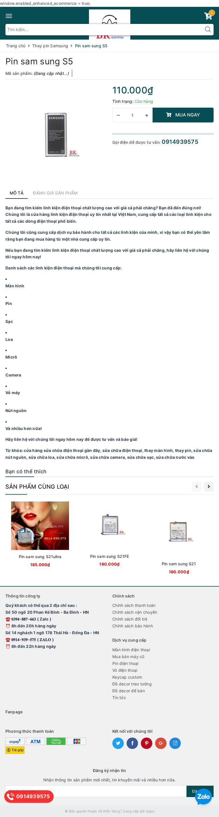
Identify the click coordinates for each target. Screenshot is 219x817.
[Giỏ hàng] (208, 17)
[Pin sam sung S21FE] (109, 535)
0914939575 (180, 141)
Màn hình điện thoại (131, 649)
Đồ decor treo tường (132, 683)
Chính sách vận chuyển (134, 612)
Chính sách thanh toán (133, 605)
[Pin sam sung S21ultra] (40, 535)
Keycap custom (127, 677)
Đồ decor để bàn (128, 690)
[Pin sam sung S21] (179, 539)
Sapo (150, 811)
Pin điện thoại (125, 663)
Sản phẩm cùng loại (37, 486)
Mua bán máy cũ (128, 656)
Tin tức (119, 697)
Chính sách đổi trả (129, 619)
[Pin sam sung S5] (56, 135)
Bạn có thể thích (25, 471)
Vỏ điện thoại (124, 670)
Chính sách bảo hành (132, 625)
